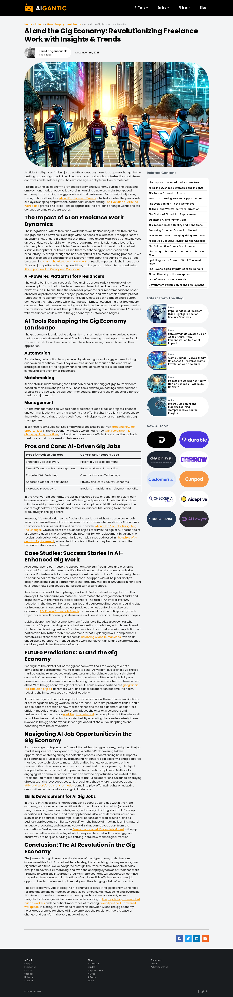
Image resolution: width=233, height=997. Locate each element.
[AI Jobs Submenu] (190, 7)
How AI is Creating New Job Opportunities (175, 198)
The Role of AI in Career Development (172, 246)
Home (28, 24)
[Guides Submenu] (169, 7)
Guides (161, 7)
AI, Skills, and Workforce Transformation (174, 209)
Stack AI (28, 980)
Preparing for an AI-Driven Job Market (98, 829)
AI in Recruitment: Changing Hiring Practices (177, 235)
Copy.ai (28, 963)
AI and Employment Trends (64, 24)
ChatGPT (29, 970)
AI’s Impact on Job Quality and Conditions (52, 269)
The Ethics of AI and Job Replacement (173, 214)
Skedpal (28, 973)
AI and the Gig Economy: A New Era (66, 261)
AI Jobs (183, 7)
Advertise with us (159, 967)
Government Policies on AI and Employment (176, 285)
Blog (203, 7)
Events (91, 980)
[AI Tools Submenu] (148, 7)
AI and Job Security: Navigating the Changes (177, 241)
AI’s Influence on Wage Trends (167, 279)
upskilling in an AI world (78, 714)
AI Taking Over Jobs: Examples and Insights (176, 188)
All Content (93, 963)
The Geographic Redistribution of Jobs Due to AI (176, 253)
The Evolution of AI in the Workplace (171, 203)
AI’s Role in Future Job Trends (59, 611)
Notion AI (28, 977)
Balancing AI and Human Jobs (101, 637)
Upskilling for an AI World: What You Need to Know (177, 262)
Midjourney (30, 967)
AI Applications (95, 970)
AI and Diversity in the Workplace (169, 274)
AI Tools (140, 7)
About (154, 963)
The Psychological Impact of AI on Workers (176, 269)
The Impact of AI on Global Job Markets (174, 182)
